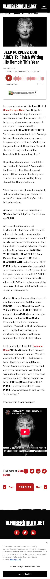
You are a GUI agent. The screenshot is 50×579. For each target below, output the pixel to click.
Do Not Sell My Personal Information (25, 566)
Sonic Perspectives (14, 109)
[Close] (47, 543)
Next (38, 487)
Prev (11, 487)
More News (25, 487)
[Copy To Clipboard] (44, 471)
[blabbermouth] (20, 7)
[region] (25, 559)
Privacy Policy (15, 559)
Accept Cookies (25, 574)
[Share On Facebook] (25, 471)
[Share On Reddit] (38, 471)
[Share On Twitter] (32, 471)
